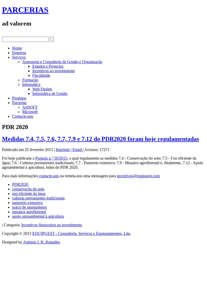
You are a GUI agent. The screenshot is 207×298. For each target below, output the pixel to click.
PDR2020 (20, 184)
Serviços (19, 57)
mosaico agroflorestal (29, 212)
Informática (31, 84)
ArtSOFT (30, 107)
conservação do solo (28, 189)
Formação (30, 80)
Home (17, 48)
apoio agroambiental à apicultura (38, 216)
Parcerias (19, 103)
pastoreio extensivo (27, 203)
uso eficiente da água (28, 193)
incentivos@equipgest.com (138, 176)
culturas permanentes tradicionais (38, 198)
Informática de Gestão (49, 93)
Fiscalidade (41, 75)
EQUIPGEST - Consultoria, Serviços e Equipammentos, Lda (81, 233)
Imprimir (63, 149)
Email (77, 149)
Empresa (19, 53)
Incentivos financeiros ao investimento (51, 225)
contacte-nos (49, 176)
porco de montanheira (29, 207)
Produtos (19, 98)
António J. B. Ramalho (41, 242)
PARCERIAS (25, 9)
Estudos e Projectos (47, 66)
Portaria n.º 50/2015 (51, 158)
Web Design (42, 89)
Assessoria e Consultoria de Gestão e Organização (62, 62)
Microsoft (30, 112)
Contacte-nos (22, 116)
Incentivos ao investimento (53, 71)
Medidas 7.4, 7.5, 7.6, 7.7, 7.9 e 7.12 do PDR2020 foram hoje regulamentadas (100, 139)
